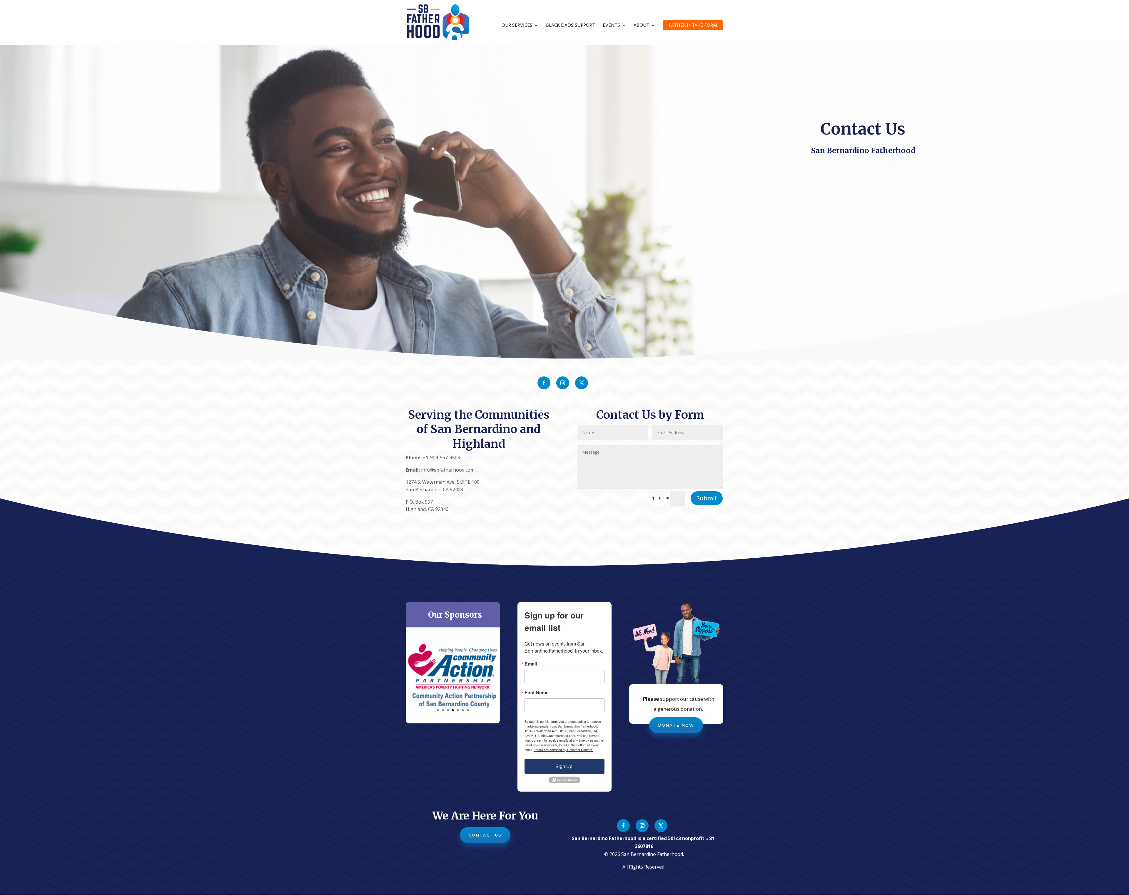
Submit (707, 498)
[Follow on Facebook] (543, 382)
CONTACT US (485, 835)
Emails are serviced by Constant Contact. (563, 749)
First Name (537, 692)
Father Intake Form (693, 25)
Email (531, 663)
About (641, 25)
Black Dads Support (570, 25)
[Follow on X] (581, 382)
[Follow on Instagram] (562, 382)
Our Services (517, 25)
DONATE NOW (676, 725)
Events (611, 25)
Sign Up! (564, 766)
